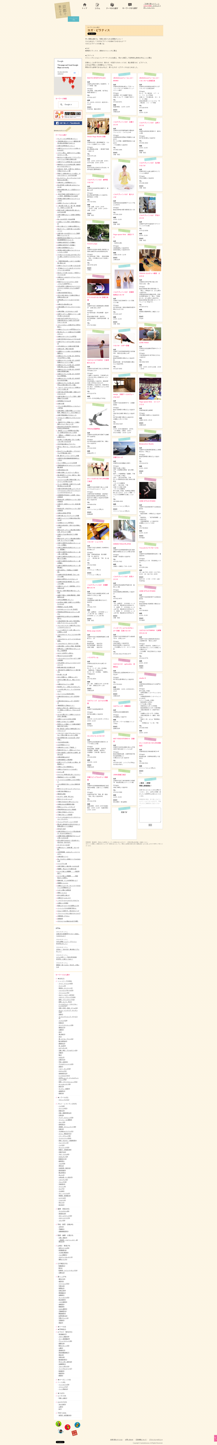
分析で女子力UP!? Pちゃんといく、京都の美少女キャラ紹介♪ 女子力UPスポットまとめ (68, 320)
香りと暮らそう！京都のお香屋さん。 (68, 226)
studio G (142, 678)
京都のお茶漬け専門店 (64, 513)
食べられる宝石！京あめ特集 (66, 219)
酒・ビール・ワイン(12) (66, 1039)
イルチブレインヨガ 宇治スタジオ (149, 216)
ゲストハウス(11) (64, 1100)
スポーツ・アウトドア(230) (67, 997)
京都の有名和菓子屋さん (64, 292)
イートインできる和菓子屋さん (66, 908)
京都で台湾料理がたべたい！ (66, 146)
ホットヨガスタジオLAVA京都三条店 (98, 480)
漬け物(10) (62, 1034)
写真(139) (62, 1286)
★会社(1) (61, 978)
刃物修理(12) (63, 1311)
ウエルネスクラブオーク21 (148, 548)
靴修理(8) (61, 1306)
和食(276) (62, 1111)
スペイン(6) (62, 1186)
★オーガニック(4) (64, 1380)
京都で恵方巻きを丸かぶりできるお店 (68, 339)
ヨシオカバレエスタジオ (96, 736)
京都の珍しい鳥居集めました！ (66, 182)
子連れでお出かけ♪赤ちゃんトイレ (67, 801)
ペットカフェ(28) (64, 1384)
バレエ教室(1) (63, 1255)
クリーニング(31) (64, 1283)
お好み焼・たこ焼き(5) (66, 1177)
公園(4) (61, 1348)
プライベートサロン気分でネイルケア (68, 913)
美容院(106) (62, 1213)
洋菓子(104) (62, 1152)
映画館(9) (61, 1371)
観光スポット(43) (64, 1346)
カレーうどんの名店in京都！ (66, 694)
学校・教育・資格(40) (65, 1224)
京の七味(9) (62, 1404)
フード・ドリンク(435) (66, 983)
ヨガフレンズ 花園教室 (122, 706)
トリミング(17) (63, 1387)
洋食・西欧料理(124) (65, 1113)
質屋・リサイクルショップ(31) (68, 1082)
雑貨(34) (61, 1093)
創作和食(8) (62, 1170)
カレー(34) (62, 1122)
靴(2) (60, 1055)
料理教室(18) (63, 1250)
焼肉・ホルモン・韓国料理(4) (68, 1140)
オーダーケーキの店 (63, 845)
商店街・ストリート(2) (66, 988)
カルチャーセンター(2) (66, 1257)
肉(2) (60, 1032)
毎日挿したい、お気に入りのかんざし (68, 687)
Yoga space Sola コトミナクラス (149, 403)
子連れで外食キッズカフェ (65, 812)
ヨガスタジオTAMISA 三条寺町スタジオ (98, 361)
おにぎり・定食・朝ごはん (65, 796)
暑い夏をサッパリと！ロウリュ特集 (68, 456)
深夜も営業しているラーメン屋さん (68, 472)
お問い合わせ (129, 1439)
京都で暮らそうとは (116, 1439)
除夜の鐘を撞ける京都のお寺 (66, 667)
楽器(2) (61, 1066)
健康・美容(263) (63, 1209)
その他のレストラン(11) (66, 1131)
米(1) (60, 1037)
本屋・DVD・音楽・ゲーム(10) (68, 1008)
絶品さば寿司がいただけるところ (67, 579)
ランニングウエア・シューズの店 (67, 822)
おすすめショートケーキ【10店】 (67, 609)
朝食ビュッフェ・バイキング (66, 807)
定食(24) (61, 1129)
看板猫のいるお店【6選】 (65, 607)
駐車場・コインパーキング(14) (68, 1270)
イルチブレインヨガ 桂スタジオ (123, 195)
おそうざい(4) (63, 1048)
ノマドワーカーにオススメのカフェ (68, 900)
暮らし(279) (62, 1277)
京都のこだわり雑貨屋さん (65, 767)
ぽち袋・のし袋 (62, 674)
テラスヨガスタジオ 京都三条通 (97, 298)
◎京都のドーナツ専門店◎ (65, 523)
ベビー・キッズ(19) (65, 1069)
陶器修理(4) (62, 1313)
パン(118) (62, 1106)
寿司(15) (61, 1166)
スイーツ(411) (63, 1108)
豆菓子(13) (62, 1059)
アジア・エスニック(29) (66, 1117)
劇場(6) (61, 1375)
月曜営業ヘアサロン (63, 916)
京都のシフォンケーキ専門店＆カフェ (68, 329)
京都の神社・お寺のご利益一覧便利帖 (68, 646)
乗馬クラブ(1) (63, 1259)
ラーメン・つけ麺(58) (65, 1120)
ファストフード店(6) (65, 1138)
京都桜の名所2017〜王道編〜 (66, 245)
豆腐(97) (61, 1030)
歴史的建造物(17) (64, 1352)
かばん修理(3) (63, 1309)
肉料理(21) (62, 1124)
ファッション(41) (64, 993)
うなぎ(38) (62, 1163)
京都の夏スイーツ (62, 856)
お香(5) (61, 1407)
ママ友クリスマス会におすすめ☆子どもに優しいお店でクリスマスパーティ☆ (68, 256)
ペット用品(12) (63, 1389)
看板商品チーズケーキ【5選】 (66, 777)
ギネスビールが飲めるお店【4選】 (68, 921)
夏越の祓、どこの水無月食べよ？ (67, 880)
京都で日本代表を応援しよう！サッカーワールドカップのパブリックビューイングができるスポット (68, 490)
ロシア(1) (61, 1189)
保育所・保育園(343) (65, 1415)
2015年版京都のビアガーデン (66, 444)
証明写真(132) (63, 1316)
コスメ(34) (62, 1220)
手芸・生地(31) (63, 1062)
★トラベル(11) (63, 1097)
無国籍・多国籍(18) (65, 1195)
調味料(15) (62, 1043)
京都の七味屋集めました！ (65, 247)
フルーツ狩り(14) (64, 1366)
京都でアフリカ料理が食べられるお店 (68, 162)
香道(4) (61, 1323)
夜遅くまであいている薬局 (65, 721)
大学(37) (61, 1227)
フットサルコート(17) (65, 1369)
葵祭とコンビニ (62, 893)
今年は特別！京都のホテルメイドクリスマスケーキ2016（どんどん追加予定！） (68, 288)
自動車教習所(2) (63, 1231)
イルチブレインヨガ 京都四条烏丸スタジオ (123, 293)
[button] (64, 80)
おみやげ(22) (62, 1402)
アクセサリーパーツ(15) (66, 1064)
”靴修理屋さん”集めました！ (66, 705)
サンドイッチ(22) (64, 1147)
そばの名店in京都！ (63, 742)
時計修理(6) (62, 1300)
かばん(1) (61, 1057)
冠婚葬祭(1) (62, 1364)
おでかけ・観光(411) (65, 1332)
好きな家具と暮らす (63, 895)
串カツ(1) (61, 1202)
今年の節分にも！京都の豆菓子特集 (68, 346)
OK (75, 73)
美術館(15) (62, 1350)
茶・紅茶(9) (62, 1046)
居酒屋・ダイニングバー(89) (67, 1127)
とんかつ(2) (62, 1200)
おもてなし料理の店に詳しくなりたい (68, 774)
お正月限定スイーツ (63, 745)
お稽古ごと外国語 (62, 903)
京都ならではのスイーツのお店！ (67, 769)
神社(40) (61, 1355)
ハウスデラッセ (92, 657)
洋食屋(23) (62, 1184)
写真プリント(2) (63, 1318)
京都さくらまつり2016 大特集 (66, 719)
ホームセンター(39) (65, 1084)
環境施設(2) (62, 1293)
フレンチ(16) (63, 1182)
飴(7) (60, 1409)
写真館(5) (61, 1320)
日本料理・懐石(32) (65, 1168)
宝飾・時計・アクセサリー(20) (68, 1050)
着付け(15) (62, 1279)
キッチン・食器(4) (64, 1089)
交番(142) (62, 1273)
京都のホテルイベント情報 (65, 684)
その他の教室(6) (63, 1252)
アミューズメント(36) (65, 1341)
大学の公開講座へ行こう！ (65, 599)
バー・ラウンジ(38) (65, 1136)
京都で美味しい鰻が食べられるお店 (68, 866)
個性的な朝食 (61, 794)
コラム (58, 928)
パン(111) (62, 1145)
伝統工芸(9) (62, 1290)
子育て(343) (62, 1413)
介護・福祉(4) (63, 1237)
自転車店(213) (63, 1073)
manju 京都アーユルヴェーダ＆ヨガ (123, 395)
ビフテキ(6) (62, 1198)
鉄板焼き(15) (63, 1159)
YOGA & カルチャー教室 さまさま (149, 274)
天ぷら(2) (61, 1175)
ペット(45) (61, 1382)
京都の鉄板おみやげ (63, 757)
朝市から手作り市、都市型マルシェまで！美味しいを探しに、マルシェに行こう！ (68, 710)
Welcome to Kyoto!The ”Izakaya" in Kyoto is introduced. (68, 427)
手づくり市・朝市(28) (65, 1362)
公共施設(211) (63, 1263)
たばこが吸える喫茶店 (64, 890)
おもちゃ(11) (63, 1071)
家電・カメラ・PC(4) (65, 1002)
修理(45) (61, 1281)
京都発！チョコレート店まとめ (66, 203)
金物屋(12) (62, 1091)
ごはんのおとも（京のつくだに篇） (68, 643)
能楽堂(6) (61, 1373)
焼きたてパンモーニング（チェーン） (68, 789)
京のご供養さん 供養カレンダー (67, 677)
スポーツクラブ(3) (64, 1218)
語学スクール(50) (64, 1248)
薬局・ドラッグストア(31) (67, 999)
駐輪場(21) (62, 1266)
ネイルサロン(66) (64, 1211)
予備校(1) (61, 1229)
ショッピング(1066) (65, 981)
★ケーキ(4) (62, 1327)
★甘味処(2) (62, 1329)
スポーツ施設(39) (64, 1336)
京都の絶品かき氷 (62, 470)
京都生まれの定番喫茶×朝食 (65, 804)
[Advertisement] (124, 826)
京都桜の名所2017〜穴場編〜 (66, 242)
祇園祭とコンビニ (62, 883)
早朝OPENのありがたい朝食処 (66, 809)
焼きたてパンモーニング (64, 799)
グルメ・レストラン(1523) (67, 1104)
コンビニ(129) (63, 1020)
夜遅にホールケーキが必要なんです (68, 905)
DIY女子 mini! (61, 829)
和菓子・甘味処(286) (65, 1150)
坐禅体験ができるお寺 (64, 401)
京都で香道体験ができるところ (66, 415)
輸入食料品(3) (63, 1041)
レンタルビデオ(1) (64, 1075)
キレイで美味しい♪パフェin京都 (67, 463)
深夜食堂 (60, 918)
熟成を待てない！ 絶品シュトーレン (68, 750)
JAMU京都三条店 (119, 775)
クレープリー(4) (63, 1143)
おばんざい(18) (63, 1156)
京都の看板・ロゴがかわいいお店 (67, 311)
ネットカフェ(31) (64, 1297)
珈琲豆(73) (62, 1027)
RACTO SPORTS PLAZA (96, 78)
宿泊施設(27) (63, 1334)
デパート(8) (62, 986)
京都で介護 (60, 403)
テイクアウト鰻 (62, 863)
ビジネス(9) (62, 1396)
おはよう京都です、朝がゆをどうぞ (68, 911)
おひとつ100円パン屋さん (65, 653)
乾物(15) (61, 1023)
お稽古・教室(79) (64, 1246)
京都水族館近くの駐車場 (64, 759)
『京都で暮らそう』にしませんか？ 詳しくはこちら (152, 6)
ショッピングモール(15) (66, 990)
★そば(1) (61, 1393)
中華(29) (61, 1115)
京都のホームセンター (64, 898)
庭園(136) (62, 1343)
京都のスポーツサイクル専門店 (66, 336)
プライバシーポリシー (156, 1439)
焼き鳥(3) (61, 1205)
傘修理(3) (61, 1304)
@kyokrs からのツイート (60, 130)
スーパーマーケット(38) (66, 1025)
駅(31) (61, 1268)
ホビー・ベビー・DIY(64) (66, 995)
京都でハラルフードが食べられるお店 (68, 265)
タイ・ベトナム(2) (64, 1193)
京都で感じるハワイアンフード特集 (68, 515)
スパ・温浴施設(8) (64, 1339)
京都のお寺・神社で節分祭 (65, 349)
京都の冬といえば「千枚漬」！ (66, 747)
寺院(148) (62, 1357)
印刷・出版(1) (63, 1398)
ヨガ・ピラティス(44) (65, 1216)
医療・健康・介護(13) (65, 1235)
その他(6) (61, 1191)
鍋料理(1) (61, 1161)
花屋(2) (61, 1014)
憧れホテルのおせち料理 (64, 656)
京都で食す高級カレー (64, 791)
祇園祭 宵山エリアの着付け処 (66, 869)
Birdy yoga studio (94, 631)
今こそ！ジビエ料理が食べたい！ (67, 138)
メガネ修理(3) (63, 1302)
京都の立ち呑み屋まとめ (64, 304)
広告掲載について (141, 1439)
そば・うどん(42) (64, 1154)
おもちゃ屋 (60, 772)
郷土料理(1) (62, 1172)
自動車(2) (61, 1295)
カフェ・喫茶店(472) (65, 1134)
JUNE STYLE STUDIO (147, 591)
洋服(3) (61, 1053)
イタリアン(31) (63, 1179)
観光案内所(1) (63, 1359)
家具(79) (61, 1086)
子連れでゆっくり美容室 (64, 814)
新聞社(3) (61, 1288)
